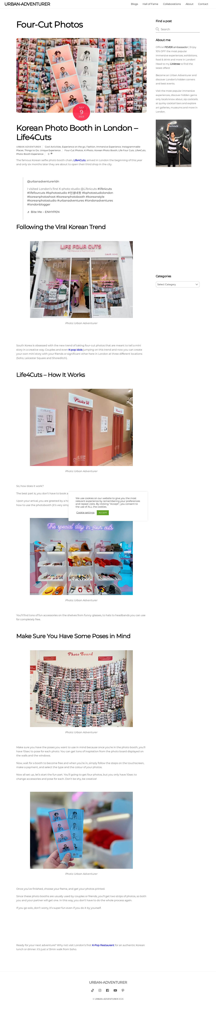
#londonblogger (38, 204)
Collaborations (172, 4)
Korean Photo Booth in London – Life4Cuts (77, 132)
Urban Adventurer (28, 146)
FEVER (168, 47)
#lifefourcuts (36, 192)
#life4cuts (105, 188)
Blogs (134, 4)
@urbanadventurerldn (43, 181)
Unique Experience (50, 150)
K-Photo (88, 150)
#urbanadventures (70, 200)
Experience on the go (73, 146)
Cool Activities (53, 146)
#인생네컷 (74, 192)
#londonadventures (99, 200)
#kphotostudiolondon (97, 192)
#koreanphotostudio (41, 200)
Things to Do (32, 150)
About (190, 4)
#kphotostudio (56, 192)
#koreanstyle (95, 196)
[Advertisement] (178, 221)
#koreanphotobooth (70, 196)
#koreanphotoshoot (41, 196)
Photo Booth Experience (29, 154)
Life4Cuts (140, 150)
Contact (203, 4)
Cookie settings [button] (85, 512)
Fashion (90, 146)
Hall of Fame (150, 4)
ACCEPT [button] (103, 512)
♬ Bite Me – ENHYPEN (43, 211)
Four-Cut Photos (74, 150)
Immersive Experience (108, 146)
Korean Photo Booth (105, 150)
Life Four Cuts (126, 150)
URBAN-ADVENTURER (106, 999)
